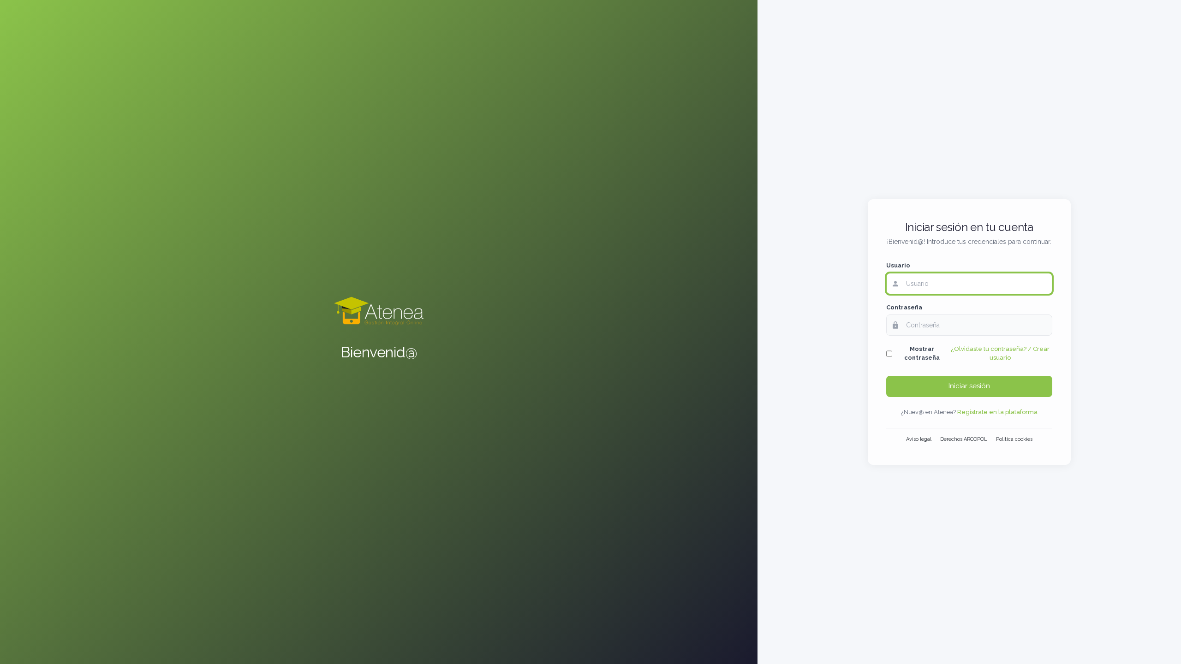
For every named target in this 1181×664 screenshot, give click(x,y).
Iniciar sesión (969, 386)
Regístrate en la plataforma (997, 412)
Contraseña (904, 307)
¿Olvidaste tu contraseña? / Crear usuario (1000, 353)
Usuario (898, 265)
